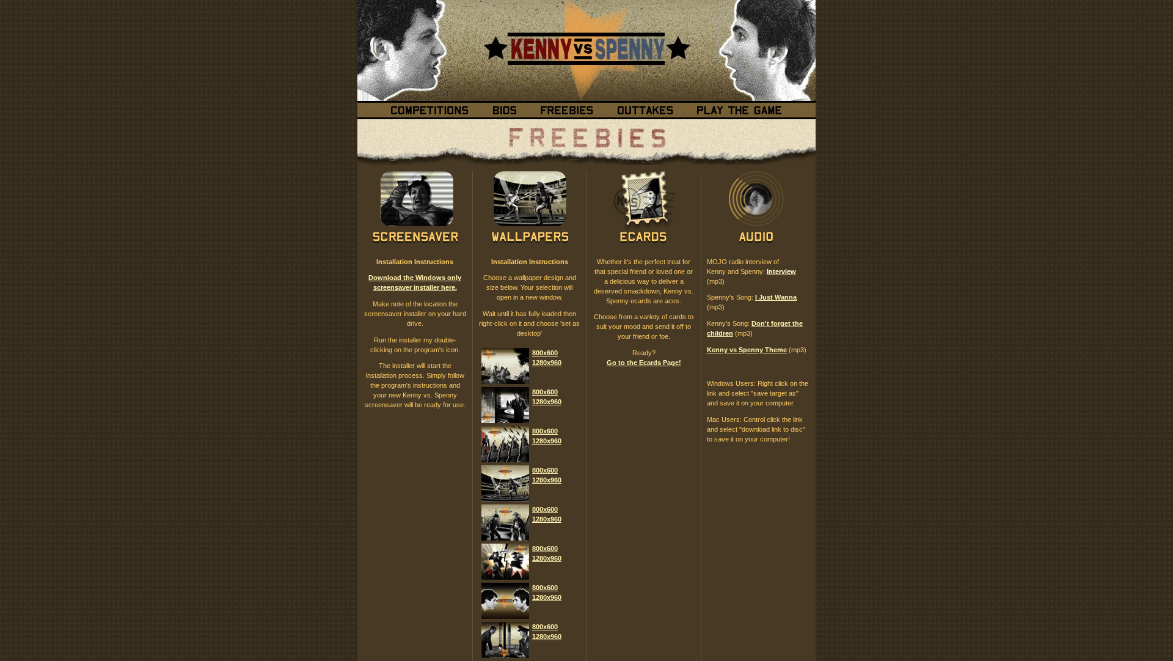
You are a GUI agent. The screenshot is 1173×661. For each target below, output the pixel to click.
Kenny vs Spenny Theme (747, 349)
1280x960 (546, 362)
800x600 (545, 352)
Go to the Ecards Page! (644, 362)
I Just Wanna (776, 297)
